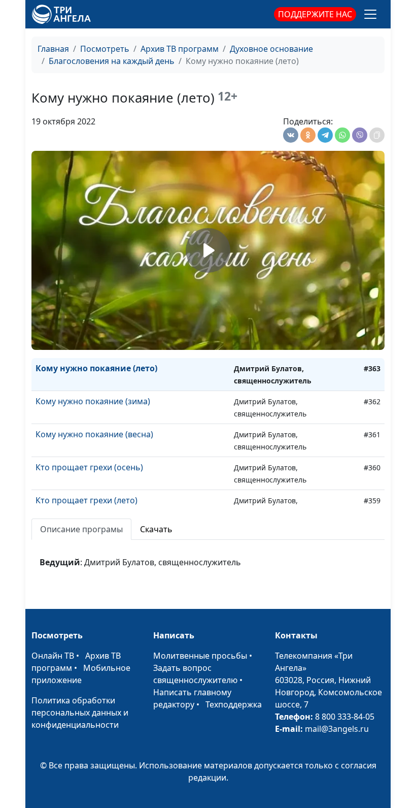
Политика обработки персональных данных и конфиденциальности (79, 712)
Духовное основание (271, 48)
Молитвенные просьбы (200, 655)
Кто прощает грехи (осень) (89, 467)
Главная (53, 48)
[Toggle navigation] (370, 14)
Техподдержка (233, 704)
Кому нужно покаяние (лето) (96, 368)
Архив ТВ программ (180, 48)
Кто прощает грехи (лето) (86, 500)
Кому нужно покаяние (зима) (93, 401)
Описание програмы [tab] (81, 529)
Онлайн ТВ (52, 655)
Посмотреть (104, 48)
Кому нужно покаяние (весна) (94, 434)
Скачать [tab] (156, 529)
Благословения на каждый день (112, 61)
